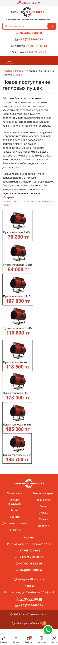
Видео (44, 506)
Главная (3, 642)
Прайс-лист (43, 499)
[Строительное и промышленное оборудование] (27, 13)
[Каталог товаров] (16, 638)
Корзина (24, 2)
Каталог (16, 642)
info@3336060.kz (30, 32)
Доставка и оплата (14, 523)
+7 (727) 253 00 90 (30, 557)
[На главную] (3, 638)
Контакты (41, 642)
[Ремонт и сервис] (54, 638)
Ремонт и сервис (43, 493)
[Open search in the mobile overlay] (29, 26)
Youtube (38, 579)
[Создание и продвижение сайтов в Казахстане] (43, 623)
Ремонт (54, 642)
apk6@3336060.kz (30, 39)
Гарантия (14, 516)
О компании (14, 493)
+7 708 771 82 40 (35, 52)
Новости (20, 70)
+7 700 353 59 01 (30, 563)
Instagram (23, 579)
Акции (14, 510)
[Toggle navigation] (9, 60)
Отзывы (43, 512)
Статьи (43, 519)
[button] (41, 638)
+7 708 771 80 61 (36, 46)
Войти (37, 3)
